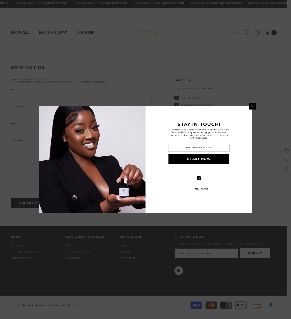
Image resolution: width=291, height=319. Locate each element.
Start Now (199, 159)
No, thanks (201, 188)
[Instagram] (199, 178)
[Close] (252, 106)
